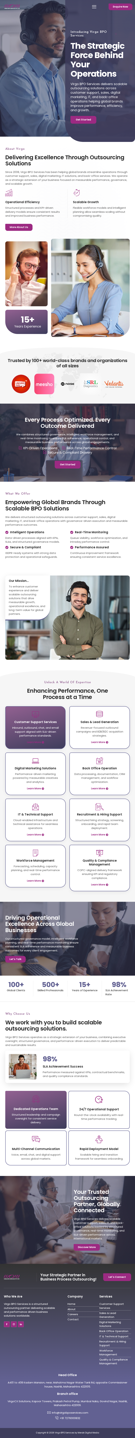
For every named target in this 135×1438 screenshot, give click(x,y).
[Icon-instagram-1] (14, 1324)
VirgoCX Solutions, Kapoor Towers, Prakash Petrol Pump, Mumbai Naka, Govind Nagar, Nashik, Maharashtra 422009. (67, 1403)
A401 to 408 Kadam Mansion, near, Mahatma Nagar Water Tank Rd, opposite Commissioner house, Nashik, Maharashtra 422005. (67, 1384)
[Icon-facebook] (7, 1324)
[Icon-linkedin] (21, 1324)
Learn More (34, 742)
